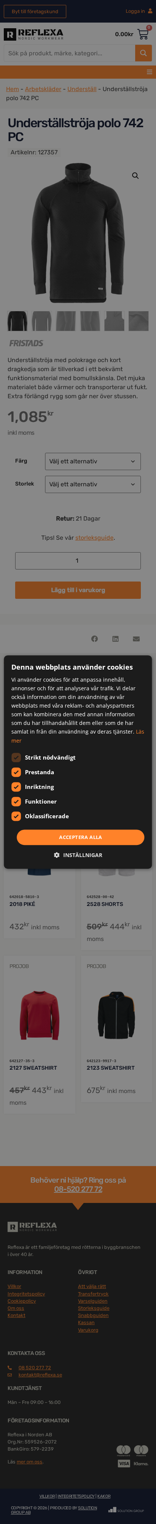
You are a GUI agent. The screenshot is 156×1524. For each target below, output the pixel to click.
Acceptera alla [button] (80, 837)
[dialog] (78, 762)
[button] (78, 855)
